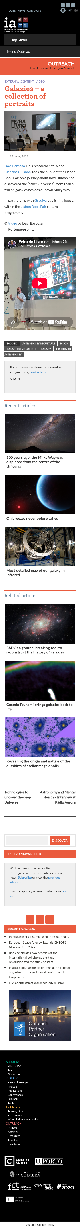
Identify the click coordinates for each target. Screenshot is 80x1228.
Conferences (15, 1094)
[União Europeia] (16, 1198)
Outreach (61, 64)
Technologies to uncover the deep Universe (17, 797)
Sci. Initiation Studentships (23, 1119)
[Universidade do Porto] (49, 1159)
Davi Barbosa (14, 166)
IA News (12, 1127)
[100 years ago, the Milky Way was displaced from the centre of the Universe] (40, 434)
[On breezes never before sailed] (40, 495)
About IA (12, 1062)
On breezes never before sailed (32, 518)
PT (70, 10)
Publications (15, 1090)
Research (13, 1078)
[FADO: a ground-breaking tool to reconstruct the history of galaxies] (40, 624)
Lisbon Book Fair (33, 206)
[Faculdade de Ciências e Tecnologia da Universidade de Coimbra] (22, 1172)
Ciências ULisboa (17, 172)
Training (13, 1107)
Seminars (13, 1098)
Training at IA (15, 1111)
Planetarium (15, 1144)
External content (19, 81)
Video (40, 81)
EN (76, 10)
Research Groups (18, 1082)
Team (11, 1070)
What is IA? (14, 1066)
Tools (11, 1103)
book (64, 343)
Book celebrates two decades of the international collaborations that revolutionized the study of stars (33, 957)
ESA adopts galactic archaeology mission (37, 983)
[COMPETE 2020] (44, 1185)
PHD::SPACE (15, 1115)
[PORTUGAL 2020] (65, 1185)
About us (13, 1140)
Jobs (12, 10)
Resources (14, 1135)
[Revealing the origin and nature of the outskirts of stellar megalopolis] (40, 738)
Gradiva (40, 200)
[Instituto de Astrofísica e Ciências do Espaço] (16, 24)
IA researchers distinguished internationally (39, 936)
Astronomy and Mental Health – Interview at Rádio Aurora (58, 797)
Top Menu (19, 40)
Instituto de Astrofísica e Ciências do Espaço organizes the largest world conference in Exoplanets (39, 972)
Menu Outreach (19, 51)
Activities (13, 1131)
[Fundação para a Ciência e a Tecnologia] (18, 1185)
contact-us (38, 372)
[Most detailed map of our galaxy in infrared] (40, 547)
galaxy (46, 349)
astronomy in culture (38, 343)
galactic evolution (21, 349)
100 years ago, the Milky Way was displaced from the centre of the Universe (34, 461)
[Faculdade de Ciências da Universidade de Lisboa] (17, 1159)
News (21, 10)
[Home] (63, 10)
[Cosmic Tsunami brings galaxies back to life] (40, 681)
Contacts (34, 10)
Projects (12, 1086)
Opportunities (16, 1074)
